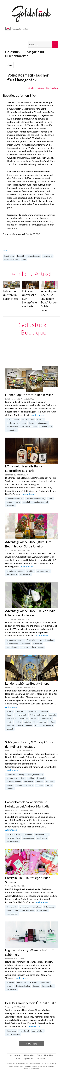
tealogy (36, 986)
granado (52, 715)
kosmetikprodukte (14, 782)
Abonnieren (15, 1055)
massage (10, 785)
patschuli (26, 502)
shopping (29, 785)
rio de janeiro (12, 574)
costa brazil (33, 711)
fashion (31, 778)
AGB (18, 1058)
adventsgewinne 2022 (15, 571)
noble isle (24, 647)
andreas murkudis (13, 834)
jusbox (33, 718)
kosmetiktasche (34, 256)
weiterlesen (38, 415)
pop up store (11, 430)
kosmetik (20, 256)
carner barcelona (13, 838)
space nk (10, 729)
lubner (31, 423)
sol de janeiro (25, 574)
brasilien (30, 571)
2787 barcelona (13, 419)
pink (16, 910)
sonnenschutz (12, 914)
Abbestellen (29, 1055)
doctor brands (21, 715)
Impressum (28, 1058)
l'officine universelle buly (35, 498)
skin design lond (28, 910)
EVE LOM (33, 982)
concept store (12, 778)
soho (37, 725)
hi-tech (9, 986)
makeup (39, 782)
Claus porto (20, 711)
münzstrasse (42, 423)
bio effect (10, 982)
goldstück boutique (46, 640)
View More (31, 1043)
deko (22, 778)
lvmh (50, 498)
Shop (39, 1055)
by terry (10, 711)
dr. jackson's (11, 1031)
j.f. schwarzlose (12, 423)
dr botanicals (12, 907)
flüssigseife (31, 640)
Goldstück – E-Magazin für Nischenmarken (24, 54)
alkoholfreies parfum (15, 498)
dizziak (9, 715)
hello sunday (11, 718)
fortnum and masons (38, 715)
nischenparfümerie (29, 426)
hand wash (26, 643)
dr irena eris (24, 907)
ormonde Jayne (46, 426)
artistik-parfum (28, 419)
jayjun (9, 910)
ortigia (52, 722)
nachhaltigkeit (37, 1031)
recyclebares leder (11, 259)
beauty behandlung (35, 775)
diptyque (44, 711)
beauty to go (9, 256)
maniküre (49, 782)
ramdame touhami (41, 502)
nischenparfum (12, 426)
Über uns (48, 1055)
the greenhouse (38, 647)
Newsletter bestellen (21, 29)
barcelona (28, 834)
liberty (9, 722)
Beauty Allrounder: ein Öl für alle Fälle (30, 1003)
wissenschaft (11, 989)
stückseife (10, 505)
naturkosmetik (29, 722)
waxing (49, 785)
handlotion (37, 643)
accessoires (11, 775)
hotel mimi (24, 718)
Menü (9, 65)
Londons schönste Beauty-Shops (27, 683)
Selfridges (10, 725)
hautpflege (37, 907)
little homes (28, 782)
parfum (9, 502)
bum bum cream (43, 571)
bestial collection (41, 834)
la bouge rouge (45, 718)
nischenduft (42, 838)
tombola (39, 785)
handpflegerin (12, 647)
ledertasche (47, 256)
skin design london (25, 725)
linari (24, 423)
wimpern (10, 789)
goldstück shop (12, 643)
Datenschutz (41, 1058)
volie (24, 259)
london (18, 722)
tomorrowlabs (47, 986)
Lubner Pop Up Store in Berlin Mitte (29, 395)
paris (18, 502)
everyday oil (24, 1031)
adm (5, 250)
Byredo (40, 419)
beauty (21, 775)
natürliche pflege (13, 1034)
